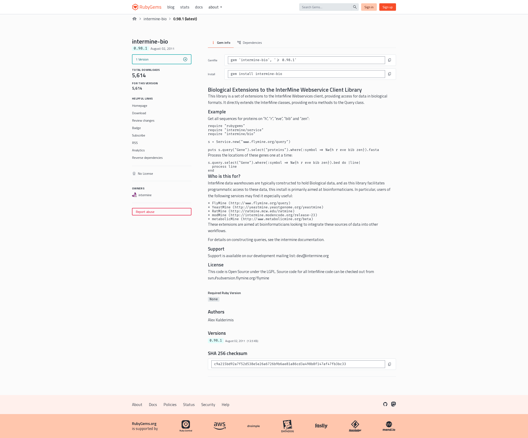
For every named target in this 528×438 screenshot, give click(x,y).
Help (225, 404)
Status (189, 404)
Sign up (388, 7)
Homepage (139, 105)
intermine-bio (155, 19)
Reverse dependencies (147, 157)
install (211, 74)
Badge (136, 127)
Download (139, 112)
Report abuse (145, 211)
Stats (184, 7)
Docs (199, 7)
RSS (135, 142)
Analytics (138, 150)
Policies (170, 404)
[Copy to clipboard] (389, 60)
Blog (170, 7)
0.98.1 (216, 340)
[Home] (134, 18)
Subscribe (138, 135)
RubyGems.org (144, 423)
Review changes (143, 120)
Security (208, 404)
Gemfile (212, 60)
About (137, 404)
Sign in (369, 7)
